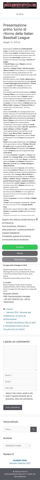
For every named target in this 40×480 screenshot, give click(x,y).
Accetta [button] (20, 247)
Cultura (9, 309)
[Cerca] (33, 429)
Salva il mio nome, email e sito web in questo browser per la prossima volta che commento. (19, 396)
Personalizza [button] (20, 259)
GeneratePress (20, 476)
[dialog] (20, 240)
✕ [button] (37, 219)
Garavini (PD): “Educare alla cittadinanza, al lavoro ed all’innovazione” (17, 315)
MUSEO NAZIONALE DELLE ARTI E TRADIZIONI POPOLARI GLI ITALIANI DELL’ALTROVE (19, 326)
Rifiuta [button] (20, 253)
